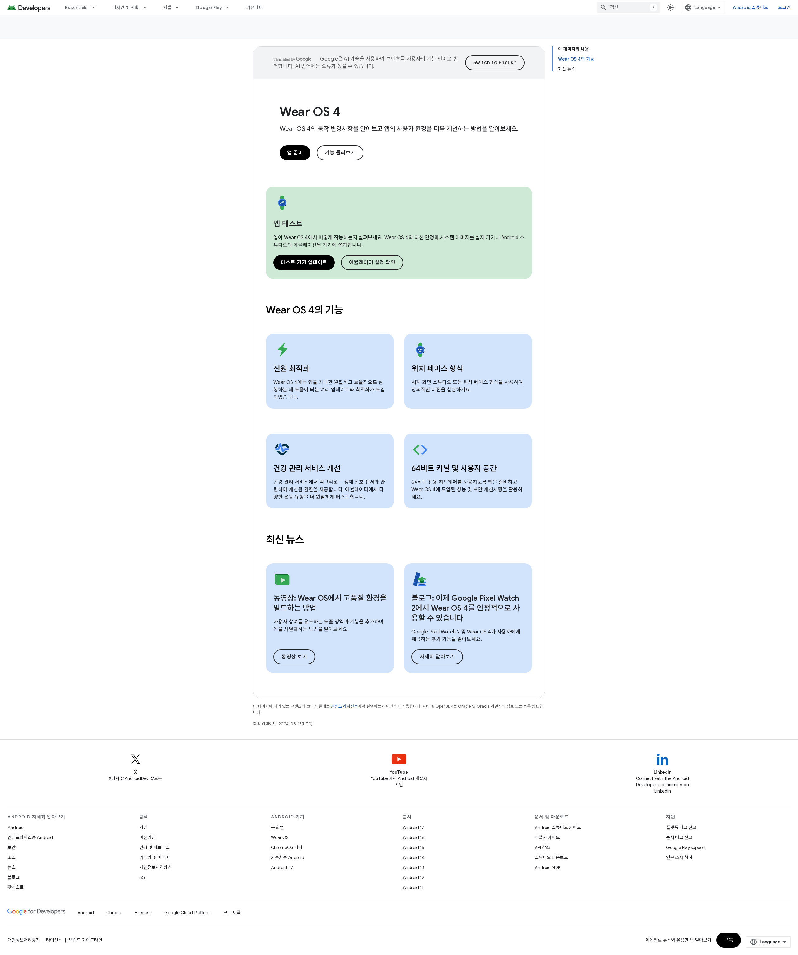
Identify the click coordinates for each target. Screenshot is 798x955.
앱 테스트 (288, 224)
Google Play (209, 7)
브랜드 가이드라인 (85, 940)
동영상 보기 (294, 657)
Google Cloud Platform (187, 912)
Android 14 (414, 857)
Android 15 (413, 847)
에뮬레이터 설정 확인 (372, 262)
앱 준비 (295, 153)
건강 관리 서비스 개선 (307, 468)
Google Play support (686, 847)
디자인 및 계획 (125, 7)
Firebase (143, 912)
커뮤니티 (254, 7)
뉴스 (11, 867)
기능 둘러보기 (340, 153)
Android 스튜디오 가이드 (558, 827)
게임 (143, 827)
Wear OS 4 (310, 111)
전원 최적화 (291, 368)
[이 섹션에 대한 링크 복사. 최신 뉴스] (312, 540)
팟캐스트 (15, 887)
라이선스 (54, 940)
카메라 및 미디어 (154, 857)
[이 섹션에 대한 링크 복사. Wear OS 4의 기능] (351, 311)
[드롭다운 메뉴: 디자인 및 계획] (147, 7)
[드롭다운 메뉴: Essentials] (96, 7)
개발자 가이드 (547, 837)
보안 (11, 847)
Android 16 (414, 837)
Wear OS (280, 837)
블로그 (13, 877)
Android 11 (413, 887)
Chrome (114, 912)
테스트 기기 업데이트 (304, 262)
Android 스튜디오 (750, 7)
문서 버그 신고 (679, 837)
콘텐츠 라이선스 (344, 706)
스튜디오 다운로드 (551, 857)
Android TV (282, 867)
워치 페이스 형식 (437, 368)
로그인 (784, 7)
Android (15, 827)
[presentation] (399, 310)
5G (142, 877)
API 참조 (542, 847)
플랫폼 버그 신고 (681, 827)
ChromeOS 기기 (286, 847)
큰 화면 (277, 827)
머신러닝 (147, 837)
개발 (167, 7)
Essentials (76, 7)
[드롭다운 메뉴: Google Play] (230, 7)
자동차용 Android (287, 857)
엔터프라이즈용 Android (30, 837)
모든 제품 (232, 912)
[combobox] (628, 7)
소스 (11, 857)
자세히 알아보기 (437, 657)
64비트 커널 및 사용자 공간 (454, 468)
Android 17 (413, 827)
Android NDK (547, 867)
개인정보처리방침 (155, 867)
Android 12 (413, 877)
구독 (728, 940)
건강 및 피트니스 (154, 847)
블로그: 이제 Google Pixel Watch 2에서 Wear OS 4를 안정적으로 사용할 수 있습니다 (465, 608)
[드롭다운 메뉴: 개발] (179, 7)
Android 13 (413, 867)
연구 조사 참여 (679, 857)
